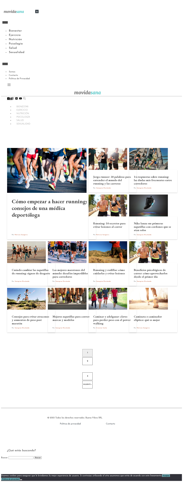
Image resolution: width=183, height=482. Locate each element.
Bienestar (15, 31)
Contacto (13, 75)
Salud (13, 48)
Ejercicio (15, 35)
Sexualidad (17, 52)
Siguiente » (87, 384)
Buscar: (4, 458)
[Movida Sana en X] (16, 99)
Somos (12, 72)
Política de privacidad (70, 424)
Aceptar (166, 476)
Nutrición (15, 39)
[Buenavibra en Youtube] (20, 99)
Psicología (16, 43)
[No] (21, 479)
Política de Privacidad (19, 79)
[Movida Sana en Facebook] (8, 99)
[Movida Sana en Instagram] (12, 99)
